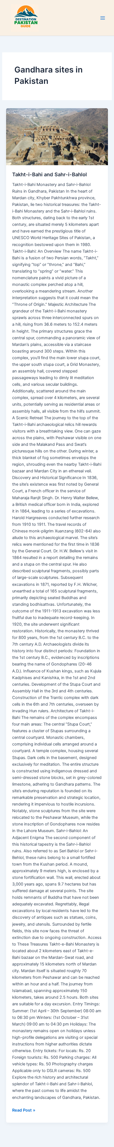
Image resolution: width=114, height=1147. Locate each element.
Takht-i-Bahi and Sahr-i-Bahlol (49, 174)
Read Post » (23, 1110)
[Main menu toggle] (102, 18)
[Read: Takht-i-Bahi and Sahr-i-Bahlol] (57, 136)
